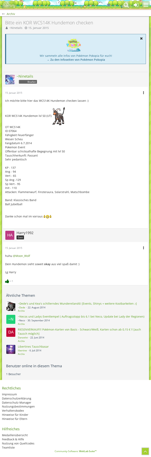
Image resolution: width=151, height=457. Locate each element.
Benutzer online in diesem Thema (34, 366)
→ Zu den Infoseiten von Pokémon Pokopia (76, 59)
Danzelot (23, 337)
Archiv (21, 310)
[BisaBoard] (9, 5)
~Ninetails (15, 28)
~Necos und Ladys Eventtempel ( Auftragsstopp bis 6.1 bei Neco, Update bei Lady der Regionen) (81, 316)
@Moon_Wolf (21, 256)
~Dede (21, 307)
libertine (22, 350)
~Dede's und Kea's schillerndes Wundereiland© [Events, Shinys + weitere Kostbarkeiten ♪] (77, 303)
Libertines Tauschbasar (33, 346)
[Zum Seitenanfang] (145, 451)
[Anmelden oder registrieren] (136, 5)
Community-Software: (76, 451)
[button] (146, 5)
